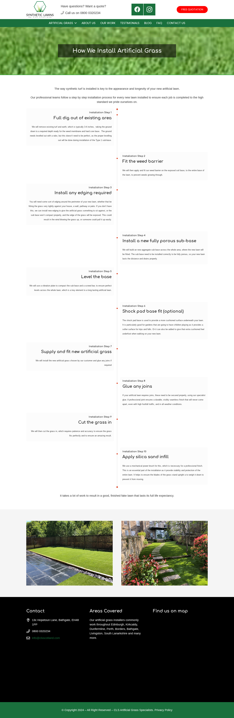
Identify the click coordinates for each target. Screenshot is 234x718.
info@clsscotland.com (46, 638)
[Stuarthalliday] (40, 9)
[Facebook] (137, 9)
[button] (75, 23)
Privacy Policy (163, 710)
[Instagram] (149, 9)
